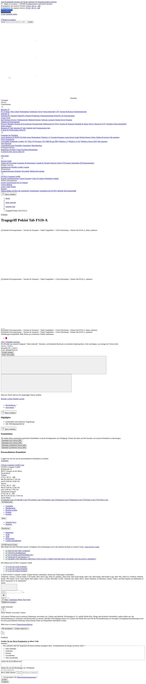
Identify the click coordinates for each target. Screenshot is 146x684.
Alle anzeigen (114, 137)
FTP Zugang (66, 163)
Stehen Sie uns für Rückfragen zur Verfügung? (18, 668)
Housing (69, 120)
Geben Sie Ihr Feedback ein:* (11, 661)
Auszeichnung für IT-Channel (17, 183)
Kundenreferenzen (7, 171)
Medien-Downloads (37, 171)
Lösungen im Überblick (9, 135)
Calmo (8, 187)
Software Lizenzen (48, 120)
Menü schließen (10, 194)
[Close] (9, 587)
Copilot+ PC (22, 141)
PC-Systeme (5, 112)
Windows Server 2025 (89, 141)
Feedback (5, 682)
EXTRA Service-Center (9, 545)
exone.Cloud (5, 118)
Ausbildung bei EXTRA (48, 191)
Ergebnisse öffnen (16, 600)
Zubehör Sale (31, 128)
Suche (3, 22)
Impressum (9, 532)
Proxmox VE (40, 141)
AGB (7, 534)
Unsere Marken (6, 185)
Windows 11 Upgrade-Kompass (52, 137)
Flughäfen (18, 145)
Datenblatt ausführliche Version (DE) (14, 445)
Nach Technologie (7, 139)
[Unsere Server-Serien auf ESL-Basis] (12, 152)
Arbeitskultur (34, 191)
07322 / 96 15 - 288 (33, 6)
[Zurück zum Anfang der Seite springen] (3, 610)
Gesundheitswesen (7, 145)
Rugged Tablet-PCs (18, 116)
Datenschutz (9, 539)
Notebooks (33, 112)
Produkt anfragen (7, 352)
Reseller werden (7, 10)
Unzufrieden (10, 655)
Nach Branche (6, 143)
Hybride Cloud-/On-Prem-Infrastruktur (24, 150)
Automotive (26, 145)
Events (3, 183)
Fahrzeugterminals (46, 116)
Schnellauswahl (7, 502)
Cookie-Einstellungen (13, 541)
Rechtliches (6, 528)
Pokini (13, 187)
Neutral (8, 653)
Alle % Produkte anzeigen (10, 342)
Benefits (60, 191)
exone (3, 187)
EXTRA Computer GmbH (10, 176)
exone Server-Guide (72, 137)
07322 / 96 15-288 (8, 355)
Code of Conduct (38, 178)
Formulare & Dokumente (26, 163)
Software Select (55, 163)
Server (40, 112)
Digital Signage (85, 137)
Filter (6, 600)
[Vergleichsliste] (36, 383)
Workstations (24, 112)
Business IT (5, 110)
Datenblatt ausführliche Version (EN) (14, 448)
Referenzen (5, 150)
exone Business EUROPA (10, 137)
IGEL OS (31, 141)
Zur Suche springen (27, 2)
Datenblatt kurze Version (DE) (11, 440)
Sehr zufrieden (11, 649)
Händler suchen (18, 399)
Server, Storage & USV (97, 124)
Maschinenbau (36, 145)
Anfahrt (56, 178)
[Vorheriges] (2, 328)
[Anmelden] (35, 40)
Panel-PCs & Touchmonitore (64, 116)
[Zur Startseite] (5, 77)
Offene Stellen (6, 191)
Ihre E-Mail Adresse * (9, 672)
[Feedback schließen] (3, 633)
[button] (2, 604)
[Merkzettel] (35, 57)
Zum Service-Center (92, 547)
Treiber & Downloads (9, 163)
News (3, 518)
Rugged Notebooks (33, 116)
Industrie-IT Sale (20, 128)
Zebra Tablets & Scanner (100, 137)
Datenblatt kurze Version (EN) (11, 443)
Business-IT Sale (7, 128)
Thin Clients (14, 112)
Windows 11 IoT (74, 141)
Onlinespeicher (22, 120)
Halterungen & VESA (51, 124)
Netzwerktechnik (49, 112)
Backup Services (11, 120)
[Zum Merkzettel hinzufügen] (53, 365)
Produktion (49, 178)
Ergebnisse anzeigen (9, 602)
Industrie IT (5, 114)
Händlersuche (6, 12)
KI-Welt (23, 137)
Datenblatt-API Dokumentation (83, 163)
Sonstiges (109, 124)
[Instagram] (68, 500)
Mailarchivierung (34, 120)
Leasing (26, 167)
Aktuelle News (10, 522)
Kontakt (4, 178)
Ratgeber (18, 171)
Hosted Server (60, 120)
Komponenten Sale (43, 128)
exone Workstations (34, 137)
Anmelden (4, 461)
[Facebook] (41, 500)
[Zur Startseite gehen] (9, 14)
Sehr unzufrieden (12, 658)
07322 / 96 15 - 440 (33, 8)
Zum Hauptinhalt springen (10, 2)
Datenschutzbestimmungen (26, 677)
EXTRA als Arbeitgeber (20, 191)
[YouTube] (95, 500)
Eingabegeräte (37, 124)
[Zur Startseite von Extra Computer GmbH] (12, 465)
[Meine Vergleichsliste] (35, 75)
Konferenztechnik (80, 112)
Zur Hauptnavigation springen (46, 2)
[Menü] (10, 77)
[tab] (11, 405)
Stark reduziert (6, 126)
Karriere (4, 189)
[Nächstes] (4, 328)
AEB (7, 537)
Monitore (10, 124)
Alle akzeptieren (7, 628)
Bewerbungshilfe (70, 191)
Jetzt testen (5, 156)
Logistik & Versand (43, 163)
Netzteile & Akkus (81, 124)
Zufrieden (9, 651)
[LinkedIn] (14, 500)
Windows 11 (63, 141)
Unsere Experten (25, 178)
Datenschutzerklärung (24, 624)
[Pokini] (4, 215)
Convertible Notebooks (9, 141)
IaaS (2, 120)
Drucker (4, 124)
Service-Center (6, 161)
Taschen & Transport (66, 124)
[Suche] (23, 592)
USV (57, 112)
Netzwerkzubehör (119, 124)
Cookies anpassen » (21, 628)
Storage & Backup (66, 112)
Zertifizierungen (13, 178)
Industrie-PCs (6, 116)
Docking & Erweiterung (23, 124)
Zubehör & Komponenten (10, 122)
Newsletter (25, 171)
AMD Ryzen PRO (52, 141)
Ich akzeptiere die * (21, 677)
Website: (4, 643)
